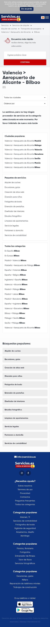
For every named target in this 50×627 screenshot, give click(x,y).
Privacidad (25, 493)
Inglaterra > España (16, 280)
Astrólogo (25, 536)
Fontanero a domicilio (14, 230)
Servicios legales (12, 226)
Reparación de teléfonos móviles (25, 584)
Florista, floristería (25, 549)
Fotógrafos (25, 552)
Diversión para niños (13, 197)
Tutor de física (25, 560)
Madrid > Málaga (15, 289)
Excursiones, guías (12, 187)
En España (12, 251)
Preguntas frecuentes (25, 501)
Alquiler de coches (12, 182)
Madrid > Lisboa (14, 294)
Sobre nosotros (25, 486)
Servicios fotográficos (25, 563)
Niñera (25, 580)
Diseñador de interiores (14, 211)
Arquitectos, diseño (25, 532)
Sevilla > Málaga (15, 323)
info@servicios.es (26, 457)
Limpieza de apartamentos (16, 221)
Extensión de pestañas (14, 206)
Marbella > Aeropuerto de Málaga (22, 265)
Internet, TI (25, 517)
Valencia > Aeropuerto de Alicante (23, 141)
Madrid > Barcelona (16, 299)
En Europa (12, 256)
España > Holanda (16, 270)
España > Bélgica (15, 275)
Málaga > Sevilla (15, 318)
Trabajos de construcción (25, 587)
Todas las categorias (25, 505)
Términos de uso (25, 490)
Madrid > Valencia (15, 260)
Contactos (25, 497)
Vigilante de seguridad (25, 528)
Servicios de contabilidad (15, 235)
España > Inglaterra (16, 304)
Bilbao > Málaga (15, 313)
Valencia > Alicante (16, 284)
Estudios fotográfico (13, 216)
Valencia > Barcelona (17, 308)
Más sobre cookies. (35, 6)
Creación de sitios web (14, 192)
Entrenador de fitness (25, 556)
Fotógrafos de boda (13, 202)
